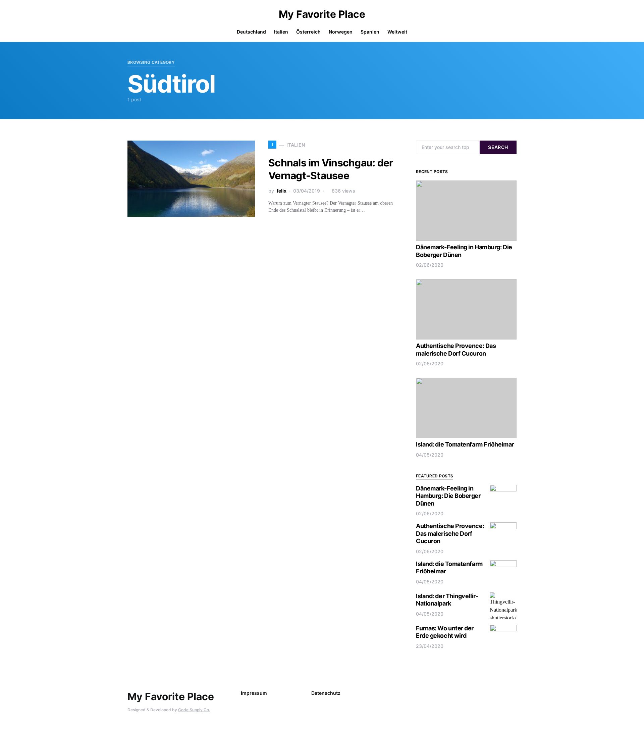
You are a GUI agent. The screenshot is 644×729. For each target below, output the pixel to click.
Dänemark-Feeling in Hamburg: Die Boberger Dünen (448, 496)
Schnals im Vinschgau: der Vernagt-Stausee (330, 169)
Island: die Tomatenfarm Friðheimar (465, 444)
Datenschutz (325, 693)
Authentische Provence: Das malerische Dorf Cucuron (456, 349)
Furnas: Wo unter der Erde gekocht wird (445, 632)
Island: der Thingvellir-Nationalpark (447, 599)
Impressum (254, 693)
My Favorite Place (322, 14)
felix (281, 191)
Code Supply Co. (194, 709)
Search (498, 147)
